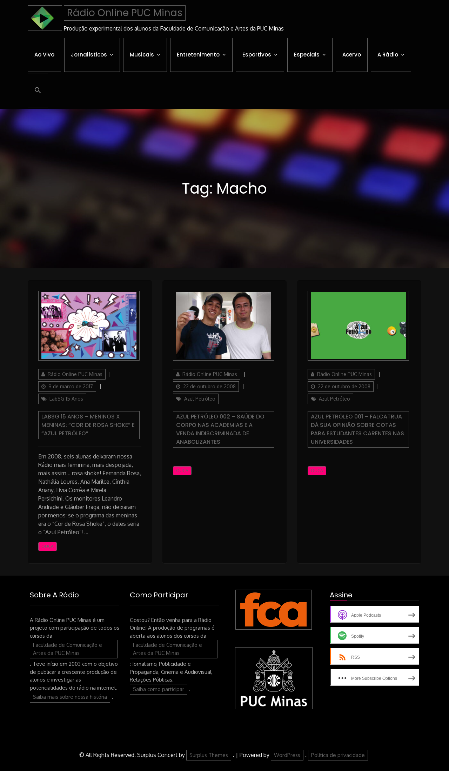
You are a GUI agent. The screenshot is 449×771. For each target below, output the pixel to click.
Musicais (142, 54)
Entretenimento (198, 54)
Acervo (351, 54)
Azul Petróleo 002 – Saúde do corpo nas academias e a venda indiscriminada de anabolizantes (220, 429)
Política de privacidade (338, 755)
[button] (38, 90)
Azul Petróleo (199, 399)
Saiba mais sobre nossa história (70, 696)
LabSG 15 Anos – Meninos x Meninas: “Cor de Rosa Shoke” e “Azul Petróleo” (88, 425)
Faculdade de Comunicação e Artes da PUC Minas (67, 649)
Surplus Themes (208, 755)
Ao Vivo (44, 54)
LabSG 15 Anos (66, 399)
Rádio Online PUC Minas (124, 13)
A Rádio (387, 54)
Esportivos (256, 54)
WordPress (287, 755)
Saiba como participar (158, 689)
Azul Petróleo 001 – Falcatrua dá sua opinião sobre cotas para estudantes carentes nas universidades (357, 429)
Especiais (307, 54)
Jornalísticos (89, 54)
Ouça (47, 546)
